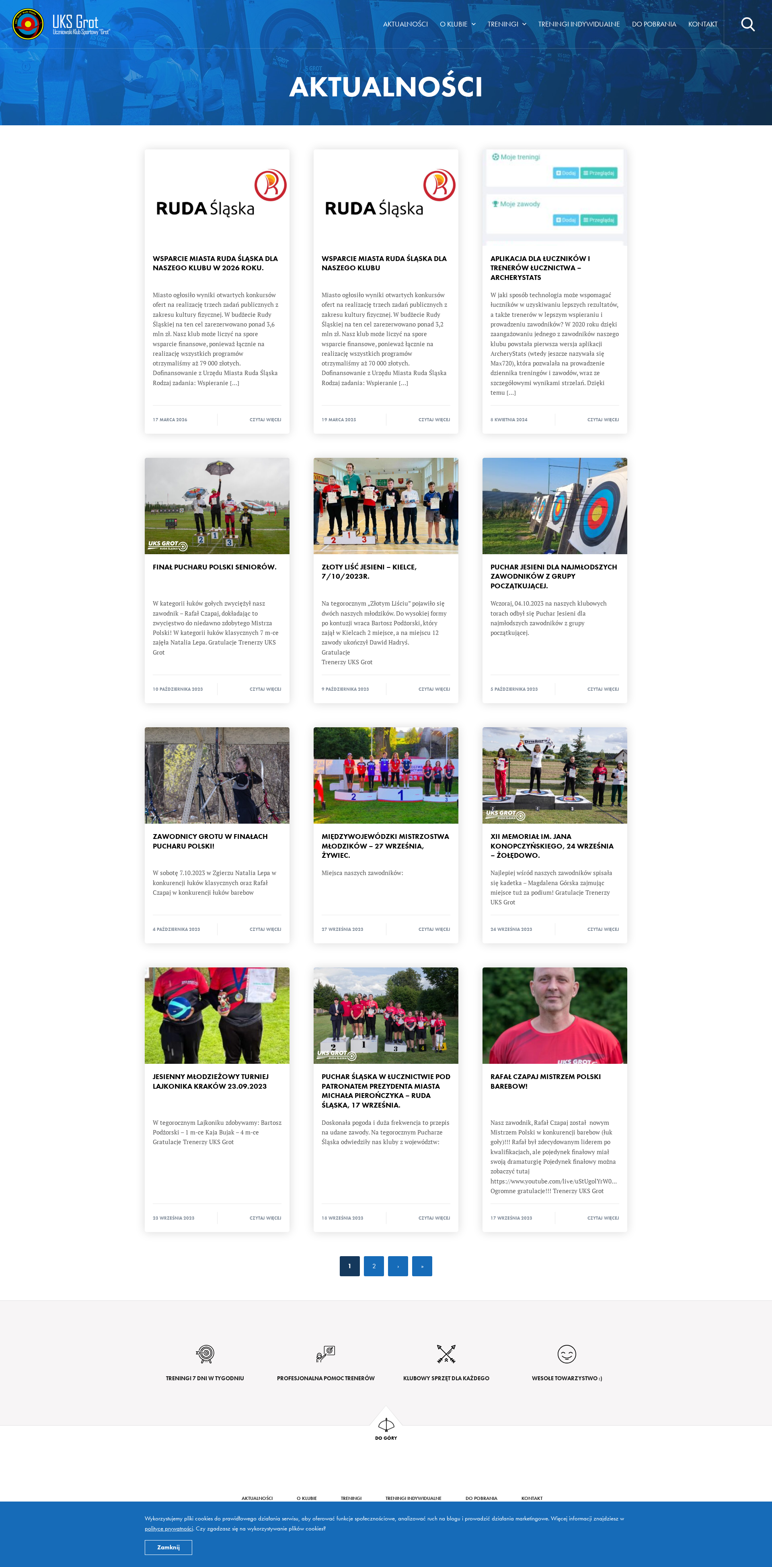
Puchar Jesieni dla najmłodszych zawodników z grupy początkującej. (554, 506)
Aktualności (405, 24)
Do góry (386, 1437)
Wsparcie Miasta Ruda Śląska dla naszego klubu (386, 197)
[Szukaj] (748, 24)
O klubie (454, 24)
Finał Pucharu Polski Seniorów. (217, 506)
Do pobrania (654, 24)
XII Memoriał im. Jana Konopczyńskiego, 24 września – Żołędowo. (554, 775)
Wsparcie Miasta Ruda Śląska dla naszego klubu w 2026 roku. (217, 197)
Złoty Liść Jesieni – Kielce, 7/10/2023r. (386, 506)
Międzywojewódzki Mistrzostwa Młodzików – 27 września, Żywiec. (386, 775)
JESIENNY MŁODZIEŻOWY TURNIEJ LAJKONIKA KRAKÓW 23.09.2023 (217, 1015)
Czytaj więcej (265, 419)
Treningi (503, 24)
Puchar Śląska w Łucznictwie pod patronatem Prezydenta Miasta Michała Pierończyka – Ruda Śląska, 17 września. (386, 1015)
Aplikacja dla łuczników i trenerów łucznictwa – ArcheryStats (554, 197)
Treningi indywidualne (579, 24)
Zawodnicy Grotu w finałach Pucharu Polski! (217, 775)
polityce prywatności (169, 1528)
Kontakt (703, 24)
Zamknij (168, 1547)
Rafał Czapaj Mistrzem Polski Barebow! (554, 1015)
